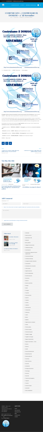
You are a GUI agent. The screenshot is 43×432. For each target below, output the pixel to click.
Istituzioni (27, 312)
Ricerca (26, 344)
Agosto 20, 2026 (12, 245)
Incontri (26, 302)
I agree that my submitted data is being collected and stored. (15, 220)
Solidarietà (27, 366)
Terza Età (27, 375)
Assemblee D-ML (28, 237)
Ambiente (27, 232)
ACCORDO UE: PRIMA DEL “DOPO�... (13, 243)
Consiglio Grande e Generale (30, 261)
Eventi (26, 287)
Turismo (27, 383)
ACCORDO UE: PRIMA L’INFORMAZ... (11, 248)
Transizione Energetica (29, 378)
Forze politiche (28, 295)
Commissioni (28, 250)
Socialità (27, 363)
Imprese (27, 300)
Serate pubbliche (28, 356)
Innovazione (27, 309)
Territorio (27, 373)
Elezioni (27, 280)
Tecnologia (27, 370)
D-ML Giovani (28, 268)
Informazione (28, 307)
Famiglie (27, 290)
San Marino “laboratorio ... (13, 237)
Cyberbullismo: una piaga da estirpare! (31, 187)
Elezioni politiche (28, 283)
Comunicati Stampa (33, 184)
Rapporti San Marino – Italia (30, 341)
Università (27, 388)
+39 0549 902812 (9, 1)
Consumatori (27, 263)
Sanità (26, 349)
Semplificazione (28, 353)
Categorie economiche (29, 245)
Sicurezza (27, 358)
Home (11, 17)
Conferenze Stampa (29, 258)
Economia (27, 278)
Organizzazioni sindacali (30, 322)
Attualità (27, 240)
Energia (26, 285)
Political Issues (11, 184)
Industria (27, 305)
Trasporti (27, 380)
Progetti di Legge (28, 334)
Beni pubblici (28, 242)
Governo (27, 297)
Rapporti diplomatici (29, 339)
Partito (26, 324)
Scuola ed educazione (29, 351)
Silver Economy (28, 361)
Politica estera (28, 327)
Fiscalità (27, 292)
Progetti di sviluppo (29, 336)
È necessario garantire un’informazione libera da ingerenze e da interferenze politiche (11, 188)
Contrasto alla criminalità (30, 266)
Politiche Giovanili (29, 331)
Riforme (26, 346)
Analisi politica (28, 235)
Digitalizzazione (28, 270)
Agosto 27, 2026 (12, 239)
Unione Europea (28, 385)
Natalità (26, 319)
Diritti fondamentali (29, 273)
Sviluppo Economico (29, 368)
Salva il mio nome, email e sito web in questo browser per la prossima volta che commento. (22, 207)
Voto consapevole (28, 390)
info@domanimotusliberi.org (18, 1)
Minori (26, 317)
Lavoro (26, 314)
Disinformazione (28, 275)
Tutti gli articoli (16, 17)
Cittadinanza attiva (29, 247)
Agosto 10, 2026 (7, 250)
